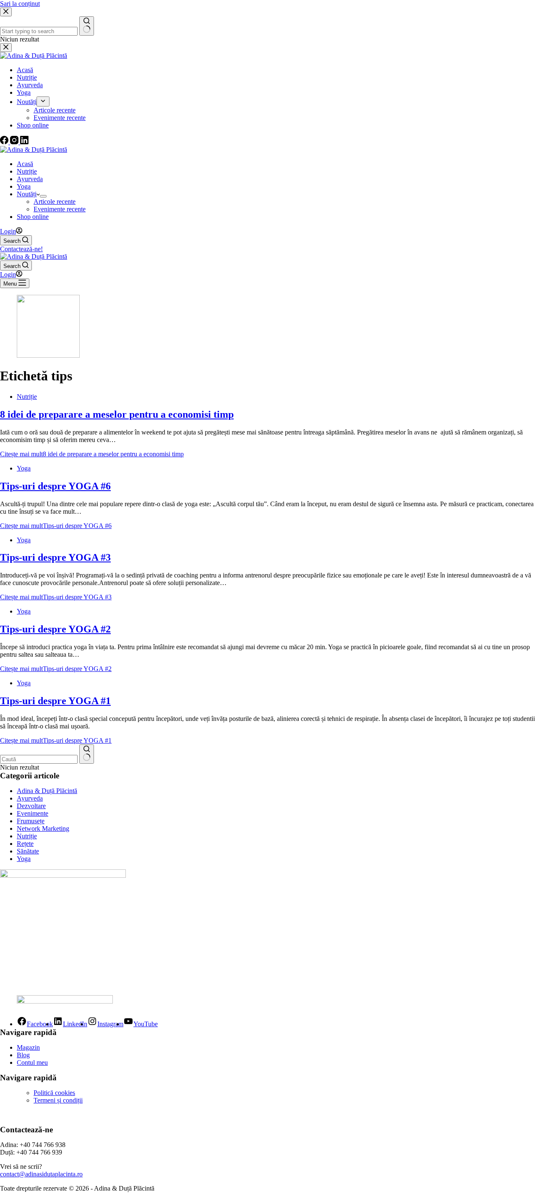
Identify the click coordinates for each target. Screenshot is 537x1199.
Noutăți (26, 194)
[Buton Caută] (86, 754)
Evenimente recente (60, 209)
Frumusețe (30, 820)
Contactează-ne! (21, 248)
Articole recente (55, 201)
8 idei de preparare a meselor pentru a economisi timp (117, 414)
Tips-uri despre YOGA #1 (55, 700)
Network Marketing (43, 828)
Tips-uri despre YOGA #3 (55, 557)
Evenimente (32, 813)
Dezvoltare (31, 805)
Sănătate (28, 851)
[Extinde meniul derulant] (43, 196)
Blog (23, 1055)
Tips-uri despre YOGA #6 (55, 486)
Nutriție (27, 171)
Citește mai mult (92, 454)
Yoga (24, 186)
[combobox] (39, 759)
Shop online (33, 216)
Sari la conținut (20, 3)
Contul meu (32, 1062)
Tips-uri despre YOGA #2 (55, 629)
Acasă (25, 163)
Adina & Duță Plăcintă (47, 790)
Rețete (25, 843)
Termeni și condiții (58, 1100)
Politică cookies (54, 1092)
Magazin (28, 1047)
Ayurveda (30, 178)
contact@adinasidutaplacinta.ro (41, 1174)
